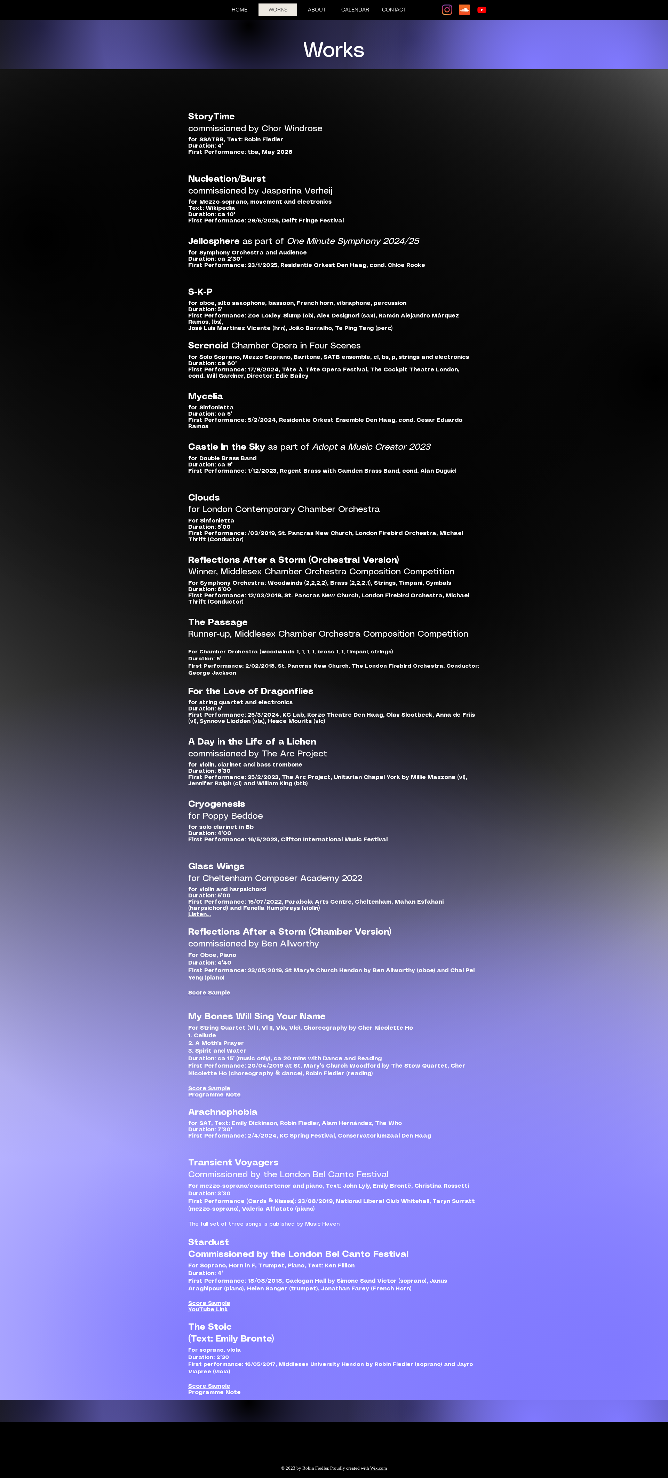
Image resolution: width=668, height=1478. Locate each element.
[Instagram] (447, 10)
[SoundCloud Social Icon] (464, 10)
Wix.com (378, 1468)
